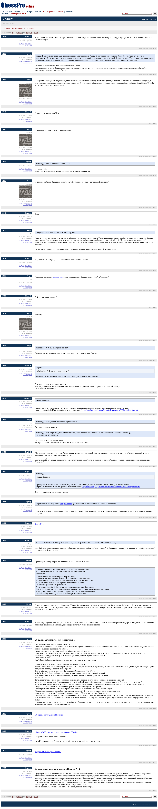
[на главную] (17, 7)
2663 (4, 540)
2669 (4, 731)
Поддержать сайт (18, 14)
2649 (4, 213)
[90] (27, 33)
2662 (4, 523)
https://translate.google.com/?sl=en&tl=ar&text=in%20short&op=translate (110, 410)
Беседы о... (31, 28)
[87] (17, 33)
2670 (4, 750)
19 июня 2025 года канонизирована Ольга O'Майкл (56, 732)
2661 (4, 502)
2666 (4, 621)
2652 (4, 276)
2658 (4, 420)
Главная (6, 28)
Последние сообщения (53, 12)
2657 (4, 398)
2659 (4, 452)
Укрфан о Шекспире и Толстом (48, 752)
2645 (4, 112)
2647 (4, 161)
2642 (4, 36)
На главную (7, 12)
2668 (4, 714)
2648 (4, 181)
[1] (12, 33)
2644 (4, 80)
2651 (4, 258)
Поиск (5, 14)
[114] (36, 33)
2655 (4, 345)
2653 (4, 296)
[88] (20, 33)
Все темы (70, 12)
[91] (30, 33)
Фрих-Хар (39, 524)
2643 (4, 54)
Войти (17, 12)
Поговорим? (17, 28)
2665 (4, 604)
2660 (4, 471)
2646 (4, 129)
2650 (4, 230)
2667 (4, 639)
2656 (4, 366)
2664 (4, 560)
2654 (4, 313)
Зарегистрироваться (31, 12)
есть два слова (58, 277)
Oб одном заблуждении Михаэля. (49, 715)
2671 (4, 768)
